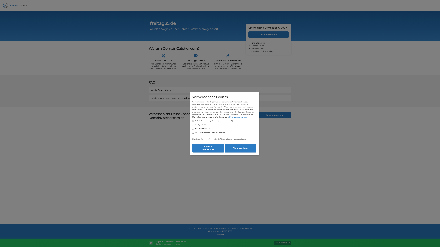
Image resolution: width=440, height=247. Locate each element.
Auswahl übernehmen (208, 148)
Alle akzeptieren (240, 148)
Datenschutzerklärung (238, 117)
